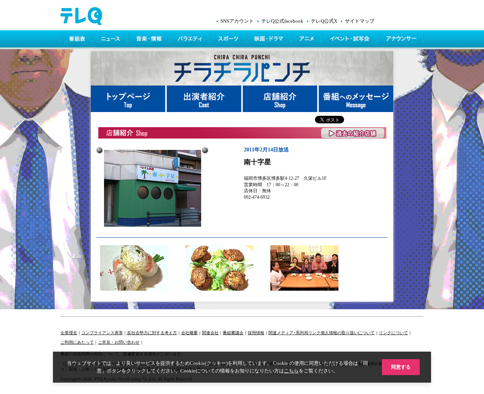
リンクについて (393, 332)
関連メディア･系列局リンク (294, 332)
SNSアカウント (237, 21)
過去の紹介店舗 (353, 133)
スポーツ (229, 39)
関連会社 (210, 332)
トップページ (129, 99)
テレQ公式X (324, 21)
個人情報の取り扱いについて (348, 332)
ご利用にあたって (77, 342)
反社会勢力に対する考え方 (152, 332)
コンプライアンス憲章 (102, 332)
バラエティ (191, 39)
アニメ (307, 39)
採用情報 (256, 332)
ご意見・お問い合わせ (119, 342)
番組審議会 (233, 332)
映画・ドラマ (269, 39)
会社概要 (189, 332)
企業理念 (68, 332)
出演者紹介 (205, 99)
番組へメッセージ (356, 99)
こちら (291, 371)
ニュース (111, 39)
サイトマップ (359, 21)
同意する (401, 367)
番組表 (77, 39)
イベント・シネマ (350, 39)
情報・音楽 (150, 39)
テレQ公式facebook (282, 21)
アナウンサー (401, 39)
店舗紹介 (281, 99)
